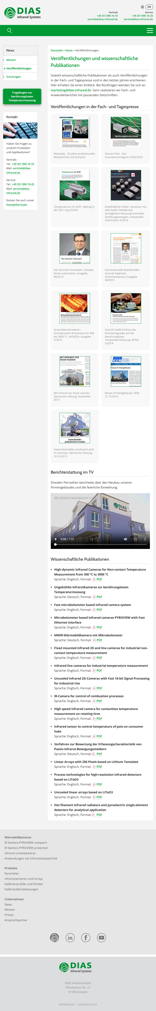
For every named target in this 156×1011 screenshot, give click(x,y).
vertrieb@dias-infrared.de (102, 19)
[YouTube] (101, 938)
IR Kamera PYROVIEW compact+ (26, 843)
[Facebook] (85, 938)
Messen (11, 60)
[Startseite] (54, 938)
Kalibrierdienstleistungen (21, 889)
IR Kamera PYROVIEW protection (26, 848)
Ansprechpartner (16, 920)
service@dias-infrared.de (138, 19)
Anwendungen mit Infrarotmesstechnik (31, 858)
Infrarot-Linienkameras (20, 853)
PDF (99, 579)
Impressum (67, 1004)
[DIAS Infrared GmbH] (22, 14)
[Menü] (150, 30)
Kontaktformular (16, 205)
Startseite (57, 50)
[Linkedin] (70, 938)
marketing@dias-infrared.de (71, 90)
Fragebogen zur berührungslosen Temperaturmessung (22, 96)
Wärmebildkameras (18, 837)
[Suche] (9, 30)
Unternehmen (14, 899)
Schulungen (13, 77)
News (68, 50)
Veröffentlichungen (18, 68)
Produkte (11, 868)
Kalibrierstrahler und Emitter (24, 884)
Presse (9, 915)
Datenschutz (87, 1004)
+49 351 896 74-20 (142, 15)
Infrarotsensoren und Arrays (24, 879)
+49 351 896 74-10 (107, 15)
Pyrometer (12, 873)
